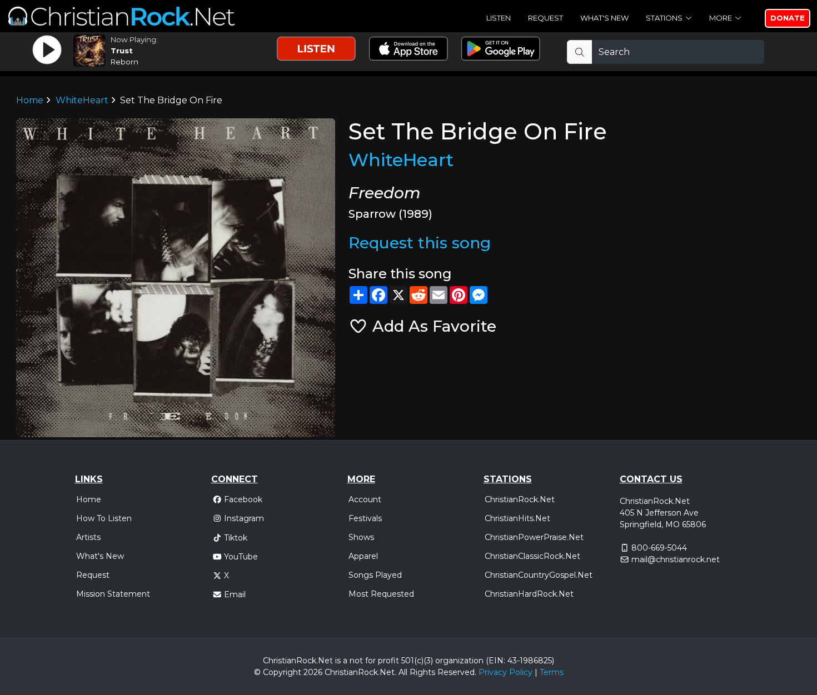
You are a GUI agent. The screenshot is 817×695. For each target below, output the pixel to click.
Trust (122, 50)
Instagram (244, 518)
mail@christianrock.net (675, 559)
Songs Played (375, 575)
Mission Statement (113, 594)
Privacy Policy (505, 672)
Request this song (419, 242)
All (402, 672)
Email (235, 594)
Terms (552, 672)
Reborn (124, 61)
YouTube (241, 557)
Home (29, 100)
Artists (88, 537)
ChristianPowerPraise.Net (534, 537)
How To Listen (104, 518)
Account (364, 499)
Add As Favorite (432, 326)
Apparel (363, 556)
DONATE (787, 17)
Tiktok (235, 538)
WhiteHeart (82, 100)
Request (545, 17)
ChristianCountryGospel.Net (538, 575)
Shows (361, 537)
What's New (604, 17)
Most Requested (381, 594)
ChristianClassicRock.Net (532, 556)
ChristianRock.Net (520, 499)
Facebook (243, 499)
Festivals (365, 518)
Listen (498, 17)
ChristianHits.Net (517, 518)
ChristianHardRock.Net (529, 594)
